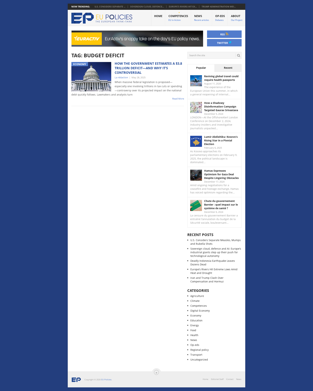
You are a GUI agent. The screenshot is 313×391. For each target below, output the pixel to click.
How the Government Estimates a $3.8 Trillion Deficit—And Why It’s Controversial (148, 68)
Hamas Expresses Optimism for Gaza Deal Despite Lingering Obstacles (221, 174)
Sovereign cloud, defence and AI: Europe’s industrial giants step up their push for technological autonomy (215, 252)
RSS (223, 34)
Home (158, 16)
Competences (178, 18)
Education (196, 320)
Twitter (223, 43)
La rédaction (121, 77)
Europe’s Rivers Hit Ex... (183, 6)
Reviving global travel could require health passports (221, 78)
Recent (228, 67)
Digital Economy (200, 310)
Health (194, 335)
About (236, 18)
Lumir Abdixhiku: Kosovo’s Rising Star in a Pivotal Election (221, 140)
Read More (178, 98)
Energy (194, 325)
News (201, 18)
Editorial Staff (217, 379)
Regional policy (199, 349)
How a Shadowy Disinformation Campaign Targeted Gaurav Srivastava (221, 106)
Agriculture (197, 296)
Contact (229, 379)
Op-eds (220, 18)
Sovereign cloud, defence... (147, 6)
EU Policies (106, 379)
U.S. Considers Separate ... (110, 6)
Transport (196, 354)
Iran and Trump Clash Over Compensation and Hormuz (207, 279)
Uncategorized (199, 359)
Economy (195, 315)
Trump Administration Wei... (219, 6)
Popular (201, 67)
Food (193, 330)
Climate (195, 301)
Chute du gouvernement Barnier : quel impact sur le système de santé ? (221, 204)
